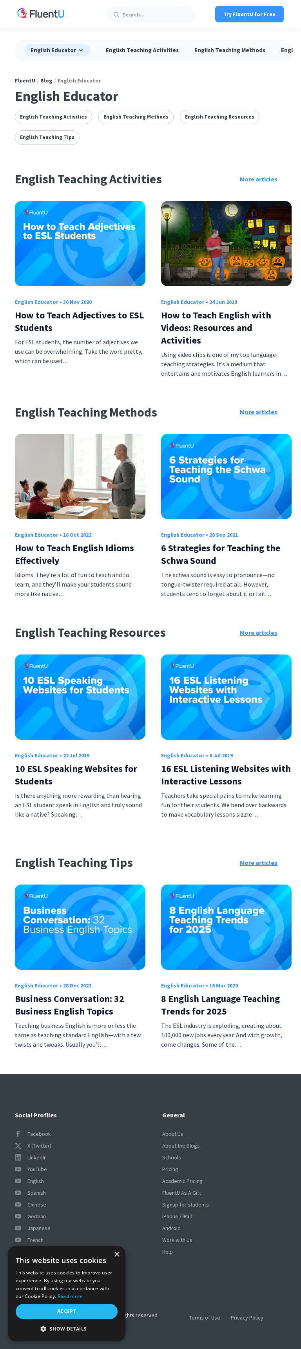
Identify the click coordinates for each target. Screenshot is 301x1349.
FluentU (25, 80)
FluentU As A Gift (181, 1192)
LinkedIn (37, 1157)
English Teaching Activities (142, 50)
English (35, 1180)
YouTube (37, 1169)
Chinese (36, 1204)
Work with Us (177, 1239)
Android (171, 1228)
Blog (46, 80)
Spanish (36, 1192)
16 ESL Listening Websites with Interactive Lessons (226, 774)
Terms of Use (204, 1317)
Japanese (39, 1228)
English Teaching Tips (47, 137)
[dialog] (66, 1293)
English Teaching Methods (229, 50)
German (36, 1216)
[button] (67, 1328)
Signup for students (185, 1204)
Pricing (170, 1169)
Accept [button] (66, 1311)
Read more (70, 1296)
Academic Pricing (182, 1180)
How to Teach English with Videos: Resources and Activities (216, 327)
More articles (258, 179)
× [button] (117, 1255)
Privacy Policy (247, 1317)
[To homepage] (40, 14)
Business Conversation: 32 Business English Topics (69, 1005)
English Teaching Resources (219, 116)
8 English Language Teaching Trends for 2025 (220, 1005)
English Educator (36, 301)
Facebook (39, 1133)
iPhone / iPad (177, 1216)
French (35, 1239)
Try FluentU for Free (249, 14)
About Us (172, 1133)
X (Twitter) (39, 1145)
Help (167, 1251)
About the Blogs (181, 1145)
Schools (171, 1157)
